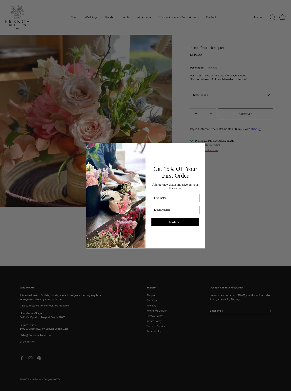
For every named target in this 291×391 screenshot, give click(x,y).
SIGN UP (175, 221)
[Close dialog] (200, 147)
